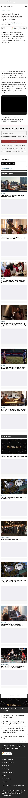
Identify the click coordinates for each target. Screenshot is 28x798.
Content (10, 10)
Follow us (16, 28)
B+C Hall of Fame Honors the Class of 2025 (14, 710)
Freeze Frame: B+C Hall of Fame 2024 (13, 737)
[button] (2, 6)
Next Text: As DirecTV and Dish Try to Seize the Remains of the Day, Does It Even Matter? (14, 730)
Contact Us (4, 782)
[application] (14, 104)
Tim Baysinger (6, 23)
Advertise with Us (6, 778)
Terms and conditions (7, 759)
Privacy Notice (21, 147)
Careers (4, 775)
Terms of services (19, 145)
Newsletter (23, 28)
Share (5, 28)
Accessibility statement (7, 772)
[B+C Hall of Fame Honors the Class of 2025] (14, 705)
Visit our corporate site (13, 748)
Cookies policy (5, 769)
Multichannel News (16, 23)
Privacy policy (5, 765)
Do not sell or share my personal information (13, 785)
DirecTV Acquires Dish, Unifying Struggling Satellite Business (13, 723)
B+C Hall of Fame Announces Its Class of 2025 (13, 716)
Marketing (4, 10)
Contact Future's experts (8, 762)
